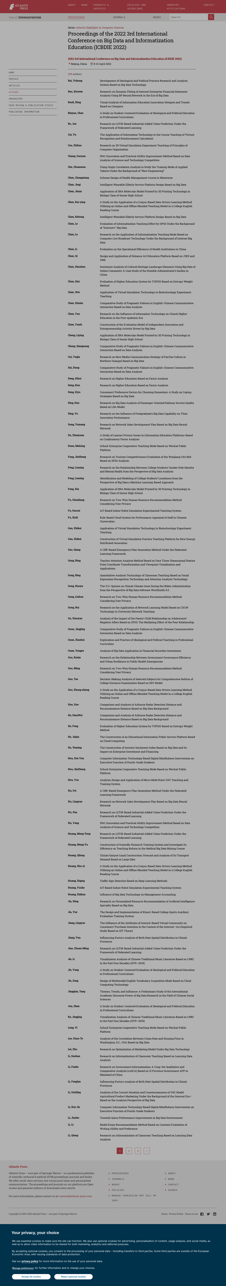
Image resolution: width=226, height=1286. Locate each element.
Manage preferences (23, 1268)
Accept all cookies (31, 1276)
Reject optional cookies (73, 1276)
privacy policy (30, 1261)
